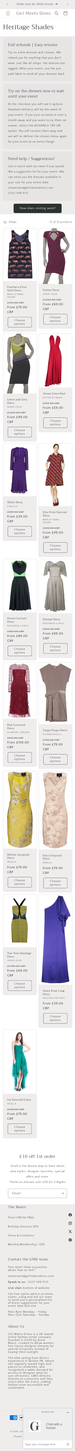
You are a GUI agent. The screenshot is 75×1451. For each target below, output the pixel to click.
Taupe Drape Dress (55, 730)
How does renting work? (38, 208)
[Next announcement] (67, 4)
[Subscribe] (62, 1193)
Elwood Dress (51, 619)
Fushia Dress (51, 290)
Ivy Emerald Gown (19, 1100)
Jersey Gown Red (54, 394)
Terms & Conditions (21, 1235)
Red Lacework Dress (16, 726)
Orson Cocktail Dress (16, 620)
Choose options (19, 322)
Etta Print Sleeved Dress (55, 514)
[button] (8, 13)
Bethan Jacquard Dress (18, 856)
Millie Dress (15, 502)
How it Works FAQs (21, 1217)
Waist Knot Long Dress (54, 992)
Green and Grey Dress (17, 401)
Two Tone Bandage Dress (19, 955)
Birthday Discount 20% (23, 1226)
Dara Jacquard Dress (52, 857)
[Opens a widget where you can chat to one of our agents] (48, 1428)
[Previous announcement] (7, 4)
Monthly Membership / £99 (26, 1244)
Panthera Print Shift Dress (17, 289)
